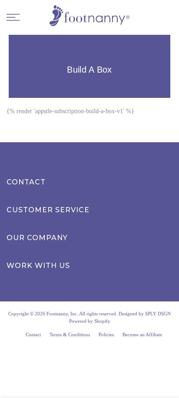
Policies (106, 334)
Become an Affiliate (142, 334)
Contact (33, 334)
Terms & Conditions (70, 334)
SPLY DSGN (158, 313)
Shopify (102, 321)
